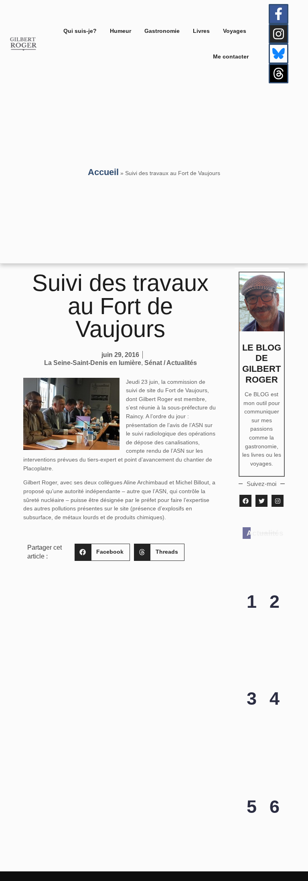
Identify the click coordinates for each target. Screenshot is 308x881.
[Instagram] (279, 34)
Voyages (234, 31)
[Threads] (279, 74)
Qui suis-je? (80, 31)
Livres (201, 31)
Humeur (120, 31)
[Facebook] (245, 501)
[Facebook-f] (279, 14)
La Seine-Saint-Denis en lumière (92, 362)
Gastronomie (162, 31)
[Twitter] (261, 501)
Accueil (103, 172)
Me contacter (231, 56)
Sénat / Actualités (170, 362)
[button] (102, 552)
